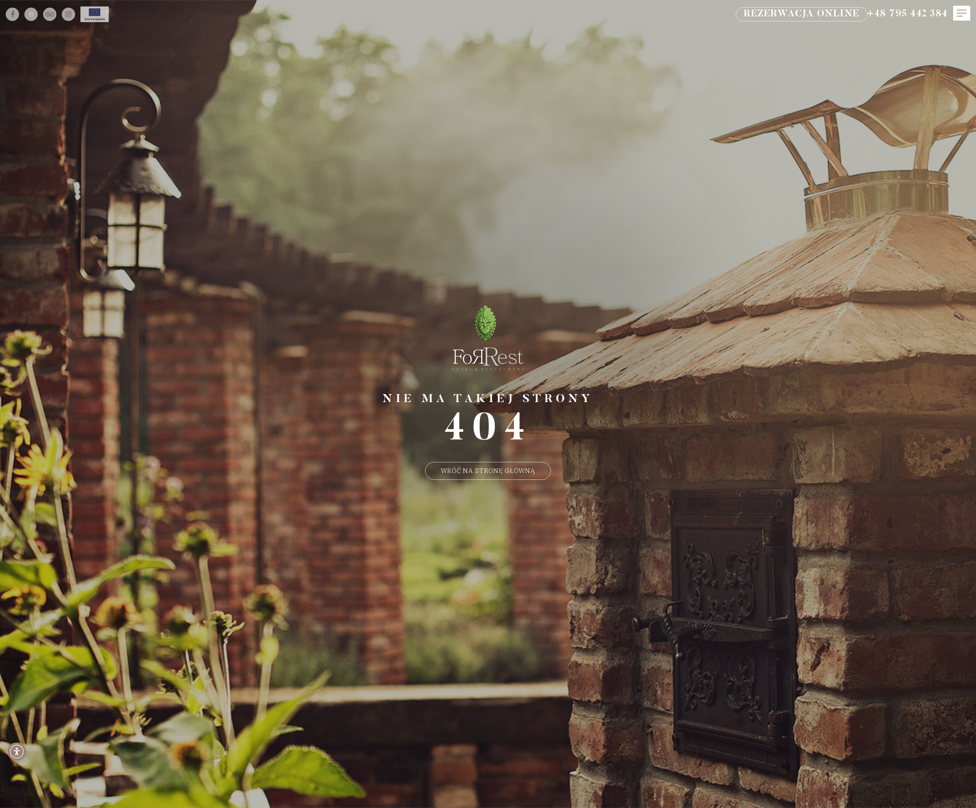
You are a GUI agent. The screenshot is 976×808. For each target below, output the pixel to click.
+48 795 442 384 (907, 14)
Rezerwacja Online (801, 14)
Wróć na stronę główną (488, 471)
